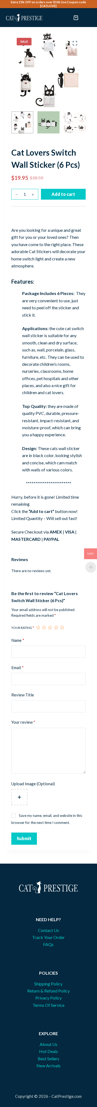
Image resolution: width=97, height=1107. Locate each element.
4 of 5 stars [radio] (56, 627)
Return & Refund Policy (48, 990)
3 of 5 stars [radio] (50, 627)
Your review (23, 722)
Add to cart (63, 194)
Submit (24, 838)
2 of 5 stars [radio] (44, 627)
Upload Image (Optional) (33, 783)
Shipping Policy (48, 983)
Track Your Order (48, 937)
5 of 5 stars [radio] (62, 627)
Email (17, 667)
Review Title (22, 694)
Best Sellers (48, 1058)
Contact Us (48, 930)
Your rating (22, 628)
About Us (48, 1044)
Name (17, 640)
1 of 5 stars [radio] (38, 627)
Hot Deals (48, 1051)
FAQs (48, 944)
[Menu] (88, 17)
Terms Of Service (48, 1005)
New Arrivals (48, 1065)
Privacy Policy (48, 997)
